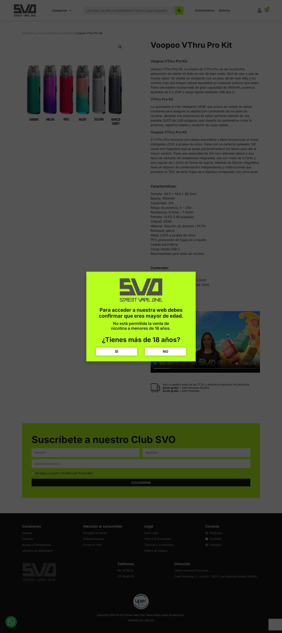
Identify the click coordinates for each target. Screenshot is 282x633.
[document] (141, 316)
